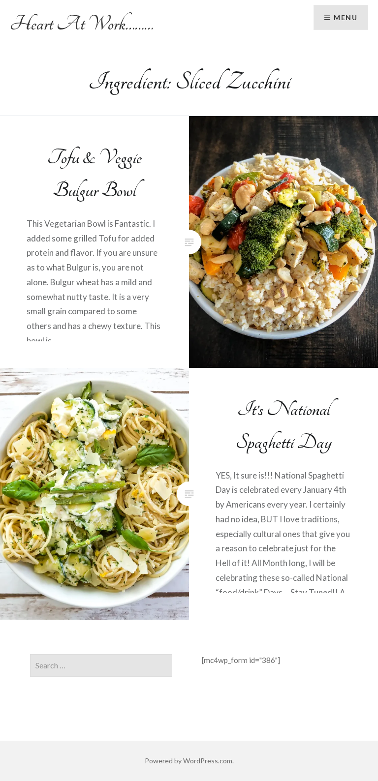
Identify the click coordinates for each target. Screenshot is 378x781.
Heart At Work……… (82, 23)
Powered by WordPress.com (188, 760)
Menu (345, 17)
